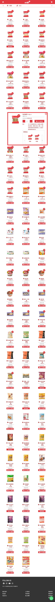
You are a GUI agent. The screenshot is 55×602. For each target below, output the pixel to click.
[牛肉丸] (10, 170)
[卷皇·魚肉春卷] (10, 437)
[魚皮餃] (42, 231)
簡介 (23, 124)
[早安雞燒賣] (42, 478)
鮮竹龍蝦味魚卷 (26, 465)
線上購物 (27, 595)
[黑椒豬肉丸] (10, 190)
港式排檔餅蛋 (26, 62)
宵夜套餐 (11, 567)
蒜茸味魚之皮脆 (10, 382)
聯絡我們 (50, 593)
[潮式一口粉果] (26, 293)
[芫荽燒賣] (26, 478)
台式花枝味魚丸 (10, 103)
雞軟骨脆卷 (42, 464)
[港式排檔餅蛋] (26, 55)
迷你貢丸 (11, 546)
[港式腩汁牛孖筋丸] (10, 149)
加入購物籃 (11, 26)
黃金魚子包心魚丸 (26, 239)
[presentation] (24, 140)
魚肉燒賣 (11, 320)
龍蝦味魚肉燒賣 (26, 321)
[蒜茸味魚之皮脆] (10, 375)
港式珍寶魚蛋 (42, 62)
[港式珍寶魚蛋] (42, 55)
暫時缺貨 (10, 46)
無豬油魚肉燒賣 (26, 341)
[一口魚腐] (42, 396)
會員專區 (27, 593)
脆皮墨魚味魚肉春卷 (26, 444)
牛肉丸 (11, 176)
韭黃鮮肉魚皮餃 (26, 259)
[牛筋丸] (26, 149)
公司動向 (27, 591)
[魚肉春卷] (26, 96)
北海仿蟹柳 (42, 217)
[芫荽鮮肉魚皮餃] (10, 252)
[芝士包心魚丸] (10, 231)
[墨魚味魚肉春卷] (42, 96)
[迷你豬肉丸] (26, 540)
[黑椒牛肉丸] (42, 149)
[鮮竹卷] (42, 293)
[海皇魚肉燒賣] (10, 334)
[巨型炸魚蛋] (42, 375)
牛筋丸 (27, 156)
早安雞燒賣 (42, 484)
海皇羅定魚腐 (26, 218)
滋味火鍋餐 (26, 567)
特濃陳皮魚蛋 (10, 403)
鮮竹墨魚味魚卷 (42, 444)
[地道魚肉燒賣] (42, 314)
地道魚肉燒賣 (42, 321)
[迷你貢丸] (10, 540)
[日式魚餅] (10, 416)
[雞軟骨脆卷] (42, 457)
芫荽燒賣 (26, 484)
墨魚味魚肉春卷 (42, 103)
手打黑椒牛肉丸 (42, 506)
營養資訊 (50, 591)
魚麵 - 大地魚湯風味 (26, 382)
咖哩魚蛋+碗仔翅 (42, 547)
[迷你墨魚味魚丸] (42, 519)
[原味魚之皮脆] (42, 355)
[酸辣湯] (42, 273)
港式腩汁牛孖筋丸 (10, 156)
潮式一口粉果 (26, 300)
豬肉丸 (42, 176)
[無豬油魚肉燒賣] (26, 334)
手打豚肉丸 (10, 361)
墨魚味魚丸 (26, 82)
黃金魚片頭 (10, 61)
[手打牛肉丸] (10, 499)
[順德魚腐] (42, 34)
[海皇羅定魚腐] (26, 211)
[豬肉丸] (42, 170)
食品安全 (4, 595)
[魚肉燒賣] (10, 314)
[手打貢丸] (42, 334)
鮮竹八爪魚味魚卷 (10, 465)
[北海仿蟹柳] (42, 211)
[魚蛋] (10, 13)
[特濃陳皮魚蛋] (10, 396)
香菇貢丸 (26, 176)
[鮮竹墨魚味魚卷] (42, 437)
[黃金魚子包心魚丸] (26, 231)
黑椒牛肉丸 (42, 156)
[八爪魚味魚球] (42, 75)
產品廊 (4, 593)
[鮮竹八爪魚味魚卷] (10, 457)
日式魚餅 (11, 423)
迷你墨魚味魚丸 (42, 526)
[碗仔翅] (10, 273)
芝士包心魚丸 (10, 239)
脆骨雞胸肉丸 (26, 198)
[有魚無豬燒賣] (10, 478)
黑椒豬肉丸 (10, 197)
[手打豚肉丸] (10, 355)
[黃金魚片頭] (10, 55)
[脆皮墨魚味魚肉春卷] (26, 437)
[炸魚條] (26, 34)
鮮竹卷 (42, 300)
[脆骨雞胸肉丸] (26, 190)
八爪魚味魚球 (42, 82)
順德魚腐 (42, 40)
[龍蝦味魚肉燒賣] (26, 314)
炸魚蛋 (42, 20)
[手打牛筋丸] (26, 355)
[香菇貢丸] (26, 170)
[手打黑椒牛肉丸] (42, 499)
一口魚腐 (42, 402)
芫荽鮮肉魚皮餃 (10, 259)
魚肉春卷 (26, 102)
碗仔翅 (11, 279)
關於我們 (4, 591)
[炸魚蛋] (42, 13)
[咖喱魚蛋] (42, 252)
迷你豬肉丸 (26, 546)
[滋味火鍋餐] (26, 560)
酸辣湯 (42, 279)
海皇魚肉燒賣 (10, 341)
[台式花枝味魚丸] (10, 96)
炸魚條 (27, 40)
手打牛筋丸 (26, 361)
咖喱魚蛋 (42, 258)
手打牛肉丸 (10, 505)
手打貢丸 (42, 341)
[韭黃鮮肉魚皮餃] (26, 252)
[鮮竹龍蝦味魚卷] (26, 457)
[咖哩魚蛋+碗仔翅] (42, 540)
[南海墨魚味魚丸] (26, 416)
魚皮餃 (42, 238)
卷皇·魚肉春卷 (10, 444)
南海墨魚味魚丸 (26, 424)
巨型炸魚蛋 (42, 382)
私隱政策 (50, 595)
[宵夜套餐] (10, 560)
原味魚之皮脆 (42, 362)
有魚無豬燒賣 (10, 485)
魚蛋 (11, 20)
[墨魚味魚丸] (26, 75)
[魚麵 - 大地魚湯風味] (26, 375)
